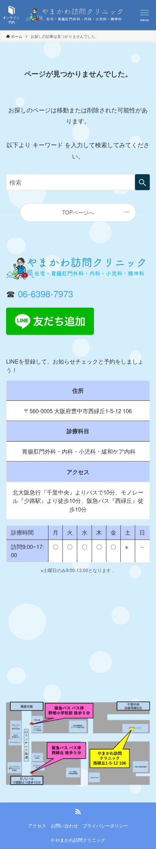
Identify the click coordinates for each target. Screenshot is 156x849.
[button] (144, 15)
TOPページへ (78, 212)
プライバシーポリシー (105, 825)
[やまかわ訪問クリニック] (78, 15)
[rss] (78, 811)
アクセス (37, 825)
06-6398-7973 (45, 293)
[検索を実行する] (142, 182)
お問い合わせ (64, 825)
